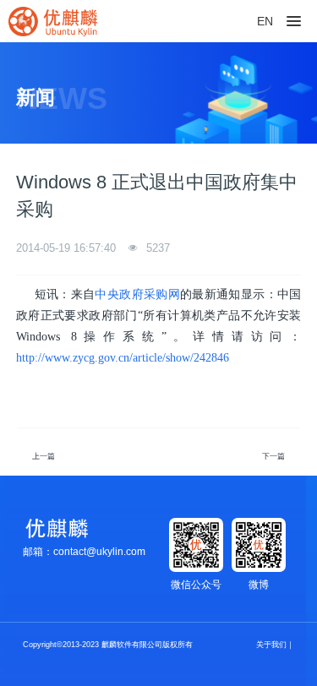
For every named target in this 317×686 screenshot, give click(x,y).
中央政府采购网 (137, 294)
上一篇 (43, 456)
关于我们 (271, 644)
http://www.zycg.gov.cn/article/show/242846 (122, 357)
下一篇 (273, 456)
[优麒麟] (52, 21)
